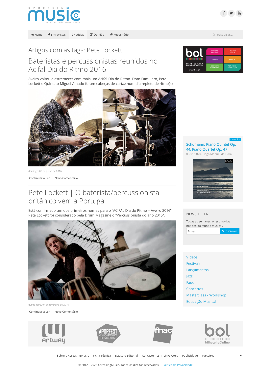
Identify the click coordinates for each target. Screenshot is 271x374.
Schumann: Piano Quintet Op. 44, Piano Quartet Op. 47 (211, 147)
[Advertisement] (213, 104)
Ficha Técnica (102, 355)
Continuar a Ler (39, 178)
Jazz (189, 276)
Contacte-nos (151, 355)
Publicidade (190, 355)
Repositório (121, 34)
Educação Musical (201, 301)
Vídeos (192, 257)
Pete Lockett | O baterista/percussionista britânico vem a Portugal (93, 197)
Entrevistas (58, 34)
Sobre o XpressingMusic (73, 355)
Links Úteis (171, 355)
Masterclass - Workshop (206, 295)
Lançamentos (197, 269)
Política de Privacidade (178, 365)
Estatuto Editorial (126, 355)
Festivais (193, 263)
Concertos (194, 288)
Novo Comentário (66, 178)
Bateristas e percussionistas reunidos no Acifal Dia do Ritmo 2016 (93, 65)
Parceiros (208, 355)
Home (38, 34)
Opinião (98, 34)
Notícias (78, 34)
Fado (190, 282)
